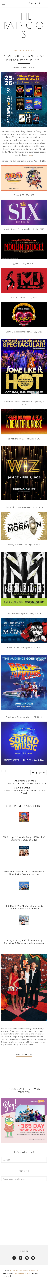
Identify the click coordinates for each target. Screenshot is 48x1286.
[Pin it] (44, 773)
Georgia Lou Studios (23, 1273)
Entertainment (24, 50)
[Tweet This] (33, 773)
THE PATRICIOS (24, 25)
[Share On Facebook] (36, 773)
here (30, 155)
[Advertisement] (24, 1210)
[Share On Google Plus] (40, 773)
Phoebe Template (30, 1270)
